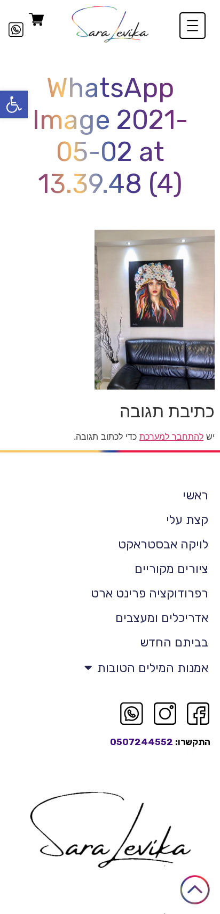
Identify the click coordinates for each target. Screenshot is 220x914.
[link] (14, 104)
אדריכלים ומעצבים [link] (161, 617)
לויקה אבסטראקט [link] (163, 544)
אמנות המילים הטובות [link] (152, 667)
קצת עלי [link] (187, 519)
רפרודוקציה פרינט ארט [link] (149, 593)
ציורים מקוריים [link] (171, 568)
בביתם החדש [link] (174, 642)
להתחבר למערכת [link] (171, 436)
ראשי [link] (195, 495)
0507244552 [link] (141, 742)
